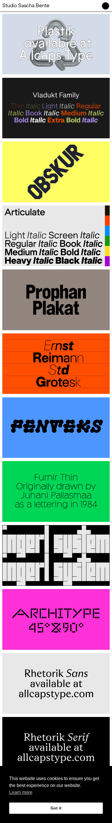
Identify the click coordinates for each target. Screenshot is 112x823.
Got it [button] (56, 808)
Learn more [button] (20, 792)
